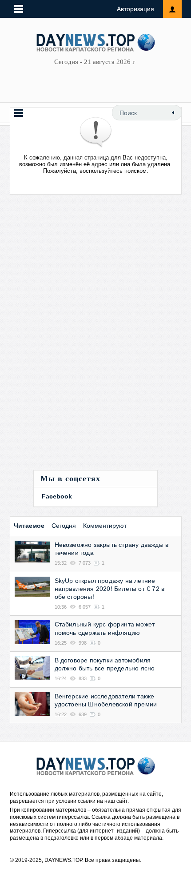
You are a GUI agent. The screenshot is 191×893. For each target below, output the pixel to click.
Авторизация (135, 8)
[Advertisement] (72, 336)
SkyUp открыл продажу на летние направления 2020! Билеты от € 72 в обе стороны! (110, 588)
